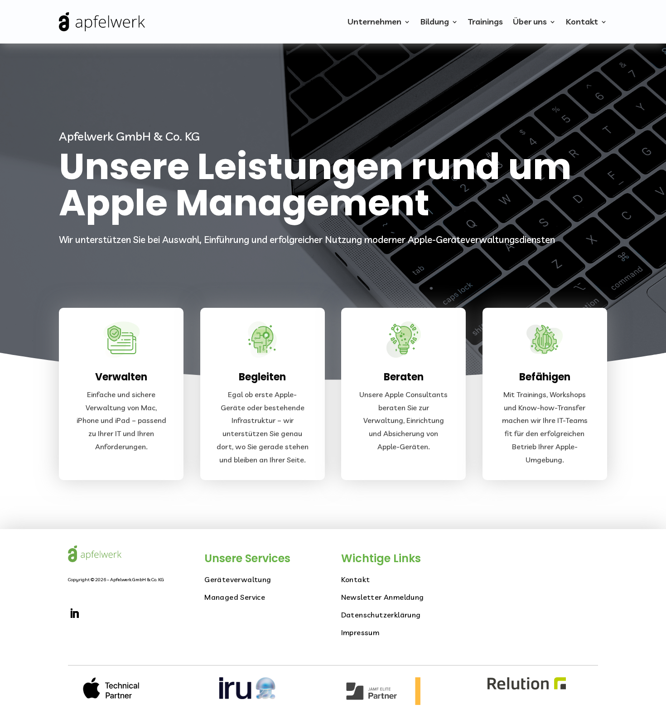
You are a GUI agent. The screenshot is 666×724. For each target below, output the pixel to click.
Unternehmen (374, 21)
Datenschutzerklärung (381, 614)
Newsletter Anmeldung (382, 597)
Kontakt (582, 21)
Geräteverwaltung (237, 579)
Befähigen (544, 377)
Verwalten (121, 377)
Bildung (434, 21)
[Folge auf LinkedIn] (74, 613)
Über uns (530, 21)
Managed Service (234, 597)
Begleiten (262, 377)
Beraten (404, 377)
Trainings (485, 21)
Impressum (360, 632)
